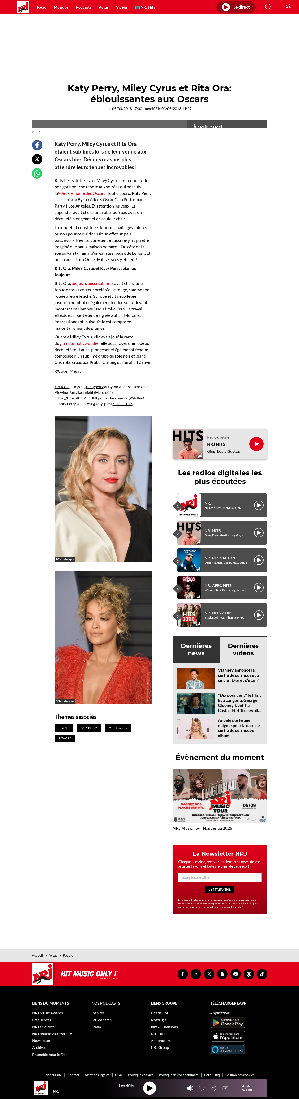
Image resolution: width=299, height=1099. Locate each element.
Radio (41, 7)
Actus (103, 7)
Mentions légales (97, 1075)
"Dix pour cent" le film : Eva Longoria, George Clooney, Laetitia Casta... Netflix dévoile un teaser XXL (239, 705)
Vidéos (122, 7)
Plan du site (53, 1075)
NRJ (208, 503)
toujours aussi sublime (92, 283)
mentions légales (202, 906)
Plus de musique (247, 1088)
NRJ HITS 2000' (218, 613)
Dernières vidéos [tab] (243, 649)
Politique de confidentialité (179, 1075)
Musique (61, 7)
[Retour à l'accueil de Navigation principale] (23, 7)
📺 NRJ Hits (145, 7)
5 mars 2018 (123, 403)
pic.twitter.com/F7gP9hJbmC (122, 398)
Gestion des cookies (239, 1075)
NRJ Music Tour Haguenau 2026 (202, 828)
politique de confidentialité (228, 906)
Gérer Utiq (212, 1075)
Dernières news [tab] (196, 649)
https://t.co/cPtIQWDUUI (76, 398)
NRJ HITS (216, 444)
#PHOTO (62, 386)
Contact (73, 1075)
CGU (118, 1075)
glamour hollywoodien (80, 343)
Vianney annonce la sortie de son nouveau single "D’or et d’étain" (238, 675)
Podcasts (83, 7)
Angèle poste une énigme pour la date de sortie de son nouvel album (239, 728)
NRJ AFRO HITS (218, 585)
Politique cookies (140, 1075)
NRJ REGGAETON (220, 558)
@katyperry (94, 386)
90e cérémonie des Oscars (81, 193)
